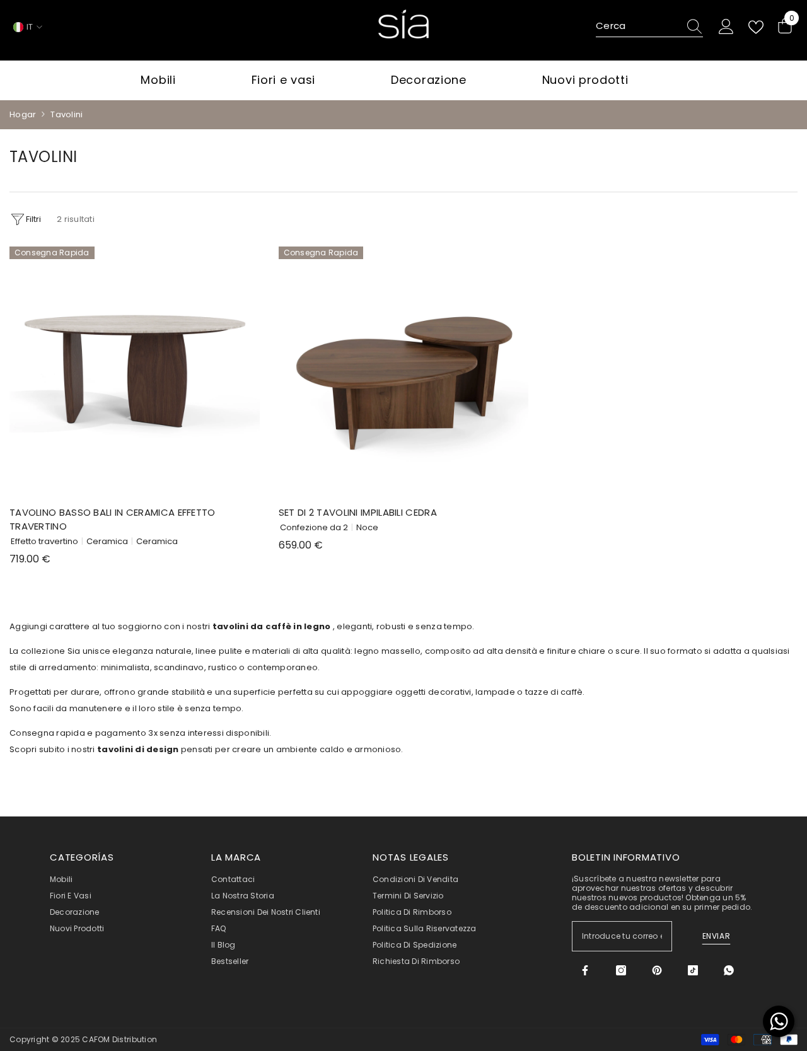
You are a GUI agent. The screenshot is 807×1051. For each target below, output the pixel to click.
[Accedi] (726, 27)
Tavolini (66, 114)
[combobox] (637, 26)
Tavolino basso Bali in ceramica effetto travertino (112, 519)
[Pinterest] (657, 970)
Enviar (716, 936)
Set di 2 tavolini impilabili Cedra (358, 512)
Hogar (22, 114)
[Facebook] (585, 970)
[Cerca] (649, 26)
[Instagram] (621, 970)
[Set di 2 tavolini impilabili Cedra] (404, 372)
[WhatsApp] (729, 970)
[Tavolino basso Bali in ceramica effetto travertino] (134, 372)
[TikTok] (693, 970)
